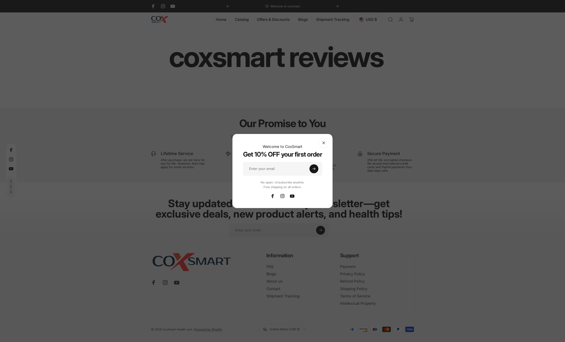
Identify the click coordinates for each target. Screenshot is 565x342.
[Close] (323, 143)
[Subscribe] (313, 168)
